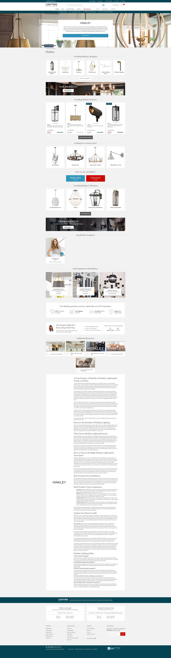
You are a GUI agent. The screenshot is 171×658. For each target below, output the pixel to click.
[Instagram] (91, 638)
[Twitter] (90, 638)
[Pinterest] (87, 638)
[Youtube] (93, 638)
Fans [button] (63, 9)
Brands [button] (97, 9)
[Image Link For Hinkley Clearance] (95, 178)
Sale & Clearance (49, 636)
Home (47, 48)
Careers (88, 632)
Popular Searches (49, 634)
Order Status (69, 636)
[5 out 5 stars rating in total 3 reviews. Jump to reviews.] (100, 132)
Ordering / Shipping (71, 632)
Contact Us (69, 628)
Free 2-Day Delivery (91, 130)
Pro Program (99, 1)
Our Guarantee (70, 630)
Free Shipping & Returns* (51, 1)
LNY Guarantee (92, 1)
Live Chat (117, 1)
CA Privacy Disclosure (79, 649)
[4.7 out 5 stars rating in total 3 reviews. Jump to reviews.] (120, 132)
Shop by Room (49, 628)
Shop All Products (85, 35)
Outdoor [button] (79, 9)
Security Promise (87, 649)
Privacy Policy (71, 649)
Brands (50, 48)
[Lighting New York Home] (51, 5)
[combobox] (85, 5)
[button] (123, 1)
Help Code (69, 639)
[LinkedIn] (95, 638)
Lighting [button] (57, 9)
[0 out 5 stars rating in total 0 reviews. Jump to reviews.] (80, 132)
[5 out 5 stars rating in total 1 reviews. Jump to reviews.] (60, 132)
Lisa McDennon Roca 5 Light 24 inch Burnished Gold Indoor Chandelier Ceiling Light (75, 125)
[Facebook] (88, 638)
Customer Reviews (91, 634)
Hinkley (54, 48)
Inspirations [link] (113, 9)
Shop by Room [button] (105, 9)
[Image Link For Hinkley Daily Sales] (75, 178)
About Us (89, 630)
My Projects (115, 5)
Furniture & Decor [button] (70, 9)
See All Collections (85, 213)
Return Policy (70, 634)
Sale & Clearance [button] (87, 9)
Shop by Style (49, 632)
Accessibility (94, 649)
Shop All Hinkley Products (85, 137)
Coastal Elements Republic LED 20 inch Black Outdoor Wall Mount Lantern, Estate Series (115, 125)
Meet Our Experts (90, 628)
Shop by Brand (49, 630)
